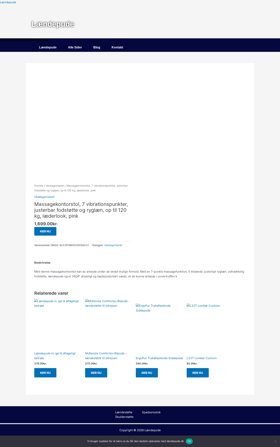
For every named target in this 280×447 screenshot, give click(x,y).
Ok (189, 441)
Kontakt (117, 47)
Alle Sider (75, 47)
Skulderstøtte (124, 417)
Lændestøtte (123, 412)
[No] (275, 441)
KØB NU (45, 231)
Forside (38, 185)
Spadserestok (151, 412)
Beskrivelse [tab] (42, 262)
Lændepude (8, 2)
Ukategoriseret (55, 185)
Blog (96, 47)
